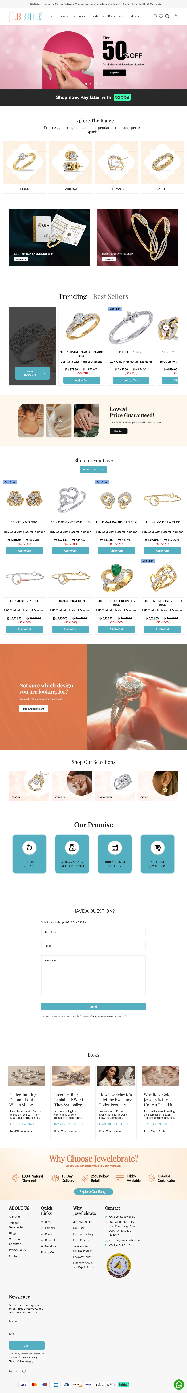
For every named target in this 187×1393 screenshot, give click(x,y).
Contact (13, 1256)
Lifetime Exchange (84, 1234)
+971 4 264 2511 (120, 1245)
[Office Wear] (162, 162)
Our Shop (14, 1216)
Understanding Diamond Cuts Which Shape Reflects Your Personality (23, 1099)
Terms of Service (113, 1016)
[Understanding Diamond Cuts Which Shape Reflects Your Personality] (26, 1076)
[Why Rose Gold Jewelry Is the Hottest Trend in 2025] (160, 1076)
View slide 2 (90, 84)
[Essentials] (116, 162)
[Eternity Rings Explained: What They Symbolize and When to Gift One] (71, 1076)
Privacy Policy (95, 1016)
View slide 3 (93, 84)
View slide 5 (101, 84)
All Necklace (48, 1246)
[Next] (166, 327)
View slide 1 (86, 84)
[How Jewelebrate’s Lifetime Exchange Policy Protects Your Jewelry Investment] (116, 1076)
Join (26, 1345)
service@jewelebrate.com (124, 1240)
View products (147, 73)
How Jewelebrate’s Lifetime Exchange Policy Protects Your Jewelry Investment (115, 1099)
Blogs (12, 1233)
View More (90, 469)
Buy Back (79, 1227)
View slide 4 (97, 84)
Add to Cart (81, 380)
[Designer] (24, 162)
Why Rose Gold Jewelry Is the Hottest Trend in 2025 (158, 1099)
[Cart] (175, 16)
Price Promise (81, 1240)
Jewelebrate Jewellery (122, 1216)
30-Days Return (82, 1221)
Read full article (22, 1124)
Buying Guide (49, 1252)
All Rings (46, 1221)
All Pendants (48, 1234)
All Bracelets (48, 1240)
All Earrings (48, 1227)
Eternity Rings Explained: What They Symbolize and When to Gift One (69, 1099)
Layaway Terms (82, 1256)
